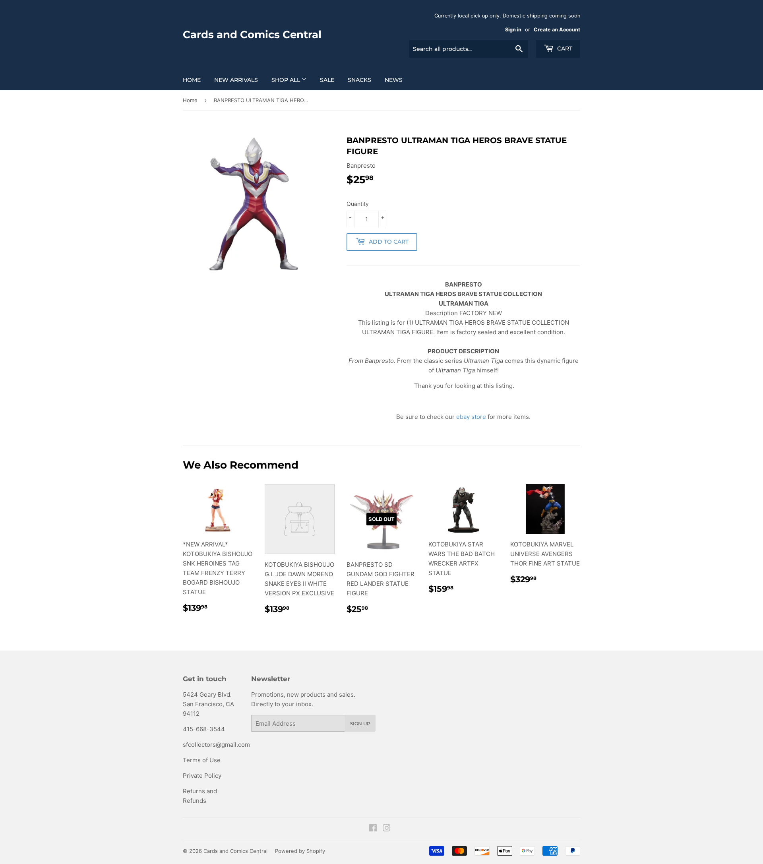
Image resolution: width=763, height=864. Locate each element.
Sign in (513, 30)
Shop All (286, 79)
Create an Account (557, 30)
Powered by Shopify (300, 851)
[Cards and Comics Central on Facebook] (373, 829)
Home (192, 79)
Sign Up (360, 723)
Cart (564, 48)
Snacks (359, 79)
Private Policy (202, 775)
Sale (327, 79)
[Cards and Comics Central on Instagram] (387, 829)
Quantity (358, 203)
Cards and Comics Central (252, 34)
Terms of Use (202, 760)
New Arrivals (236, 79)
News (394, 79)
